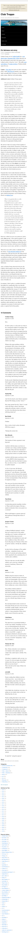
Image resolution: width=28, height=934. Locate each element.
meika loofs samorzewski (6, 930)
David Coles (4, 926)
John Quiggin (10, 71)
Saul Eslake (4, 881)
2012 (3, 813)
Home (3, 27)
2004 (3, 827)
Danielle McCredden (6, 897)
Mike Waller (4, 924)
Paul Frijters (4, 841)
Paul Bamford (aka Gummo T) (7, 872)
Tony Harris (4, 846)
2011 (3, 814)
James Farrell (4, 844)
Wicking (3, 855)
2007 (3, 822)
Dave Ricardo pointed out (14, 251)
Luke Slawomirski (5, 910)
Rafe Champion (5, 879)
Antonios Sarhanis (5, 890)
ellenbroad (4, 922)
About (3, 31)
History (3, 774)
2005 (3, 825)
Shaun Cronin (4, 883)
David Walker (4, 850)
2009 (3, 818)
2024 (3, 791)
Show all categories (4, 784)
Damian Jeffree (5, 901)
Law (3, 776)
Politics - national (5, 771)
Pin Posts (4, 44)
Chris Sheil (8, 69)
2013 (3, 811)
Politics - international (6, 772)
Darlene (3, 919)
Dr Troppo (4, 886)
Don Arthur (4, 839)
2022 (3, 794)
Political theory (5, 781)
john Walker (4, 895)
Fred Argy (4, 854)
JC (2, 908)
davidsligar (4, 921)
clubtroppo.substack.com (14, 10)
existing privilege (13, 64)
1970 (3, 831)
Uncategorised (4, 769)
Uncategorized (4, 767)
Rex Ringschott (5, 859)
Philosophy (4, 780)
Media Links (4, 41)
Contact (3, 34)
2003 (3, 829)
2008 (3, 820)
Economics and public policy (7, 765)
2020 (3, 798)
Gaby (3, 902)
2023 (3, 793)
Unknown (4, 868)
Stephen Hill (4, 873)
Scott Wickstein (5, 866)
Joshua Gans (4, 928)
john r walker (4, 875)
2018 (3, 802)
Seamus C (4, 906)
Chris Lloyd (4, 870)
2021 (3, 796)
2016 (3, 805)
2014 (3, 809)
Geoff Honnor (4, 848)
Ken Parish (17, 52)
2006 (3, 823)
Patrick (3, 877)
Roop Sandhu (4, 884)
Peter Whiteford (5, 888)
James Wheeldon (5, 913)
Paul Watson (4, 912)
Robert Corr (10, 195)
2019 (3, 800)
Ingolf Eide (4, 864)
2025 (3, 789)
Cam (3, 863)
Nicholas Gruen (5, 835)
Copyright (4, 37)
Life (3, 778)
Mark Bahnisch (5, 843)
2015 (3, 807)
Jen (2, 915)
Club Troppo (7, 14)
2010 (3, 816)
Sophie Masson (5, 861)
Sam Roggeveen (5, 931)
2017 (3, 803)
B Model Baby (4, 899)
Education (7, 53)
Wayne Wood (4, 857)
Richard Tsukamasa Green (7, 852)
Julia (3, 904)
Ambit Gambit (16, 56)
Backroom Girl (5, 893)
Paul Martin (4, 917)
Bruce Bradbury (5, 892)
